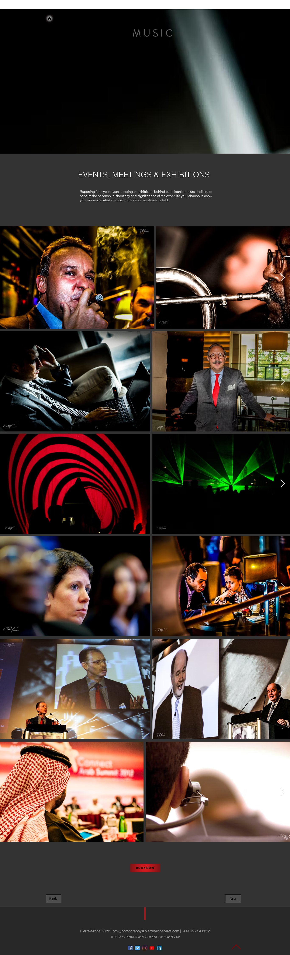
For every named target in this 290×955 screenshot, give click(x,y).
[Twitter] (137, 948)
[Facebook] (130, 948)
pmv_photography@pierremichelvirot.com (146, 931)
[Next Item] (282, 792)
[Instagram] (144, 948)
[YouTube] (152, 948)
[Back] (49, 18)
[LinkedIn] (159, 948)
